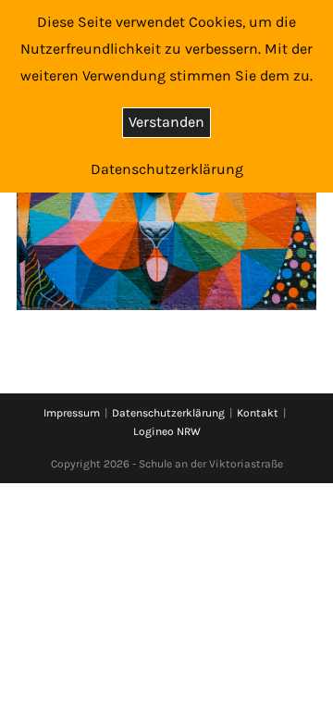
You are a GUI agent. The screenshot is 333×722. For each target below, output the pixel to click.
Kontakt (257, 412)
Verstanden (166, 122)
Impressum (71, 412)
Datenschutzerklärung (168, 412)
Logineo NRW (167, 431)
